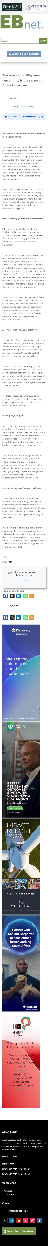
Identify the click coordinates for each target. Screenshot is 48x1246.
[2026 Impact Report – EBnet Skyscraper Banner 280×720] (21, 914)
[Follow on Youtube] (18, 1220)
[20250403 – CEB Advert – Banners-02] (21, 720)
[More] (32, 596)
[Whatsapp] (25, 596)
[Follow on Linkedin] (11, 1220)
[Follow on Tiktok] (25, 1220)
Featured (12, 106)
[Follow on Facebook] (39, 1220)
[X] (12, 596)
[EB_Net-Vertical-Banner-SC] (21, 1010)
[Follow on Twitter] (4, 1220)
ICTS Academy (10, 1194)
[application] (24, 116)
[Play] (6, 116)
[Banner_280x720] (21, 817)
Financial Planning (26, 106)
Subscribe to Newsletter (25, 53)
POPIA (5, 1156)
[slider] (29, 116)
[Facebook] (6, 596)
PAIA (15, 1156)
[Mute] (24, 116)
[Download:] (42, 116)
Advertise (8, 1191)
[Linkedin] (19, 596)
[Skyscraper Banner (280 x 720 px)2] (21, 1107)
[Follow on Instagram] (32, 1220)
